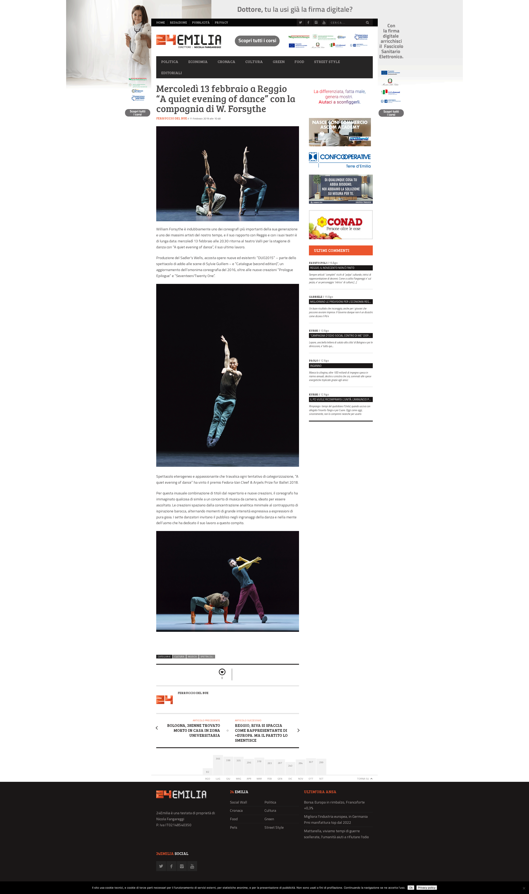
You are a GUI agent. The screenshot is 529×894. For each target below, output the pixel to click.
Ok (411, 887)
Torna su (363, 779)
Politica (169, 61)
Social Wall (238, 802)
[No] (524, 888)
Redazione (178, 22)
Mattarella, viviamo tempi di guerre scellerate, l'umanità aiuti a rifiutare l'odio (336, 834)
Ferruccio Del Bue (171, 118)
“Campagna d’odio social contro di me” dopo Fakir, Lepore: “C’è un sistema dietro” (341, 335)
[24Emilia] (188, 41)
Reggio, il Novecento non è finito (332, 268)
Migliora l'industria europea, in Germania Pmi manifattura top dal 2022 (336, 819)
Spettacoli (207, 656)
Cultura (254, 61)
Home (160, 22)
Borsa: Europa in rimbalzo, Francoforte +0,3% (334, 805)
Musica (192, 656)
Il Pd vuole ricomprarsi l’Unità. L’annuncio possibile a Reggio (341, 399)
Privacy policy (426, 887)
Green (279, 61)
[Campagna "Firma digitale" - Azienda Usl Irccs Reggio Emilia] (299, 48)
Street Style (327, 61)
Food (299, 61)
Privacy (221, 22)
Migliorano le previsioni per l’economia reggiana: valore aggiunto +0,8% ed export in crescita (341, 302)
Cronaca (226, 61)
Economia (198, 61)
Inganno (316, 366)
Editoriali (171, 72)
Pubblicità (201, 22)
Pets (233, 827)
